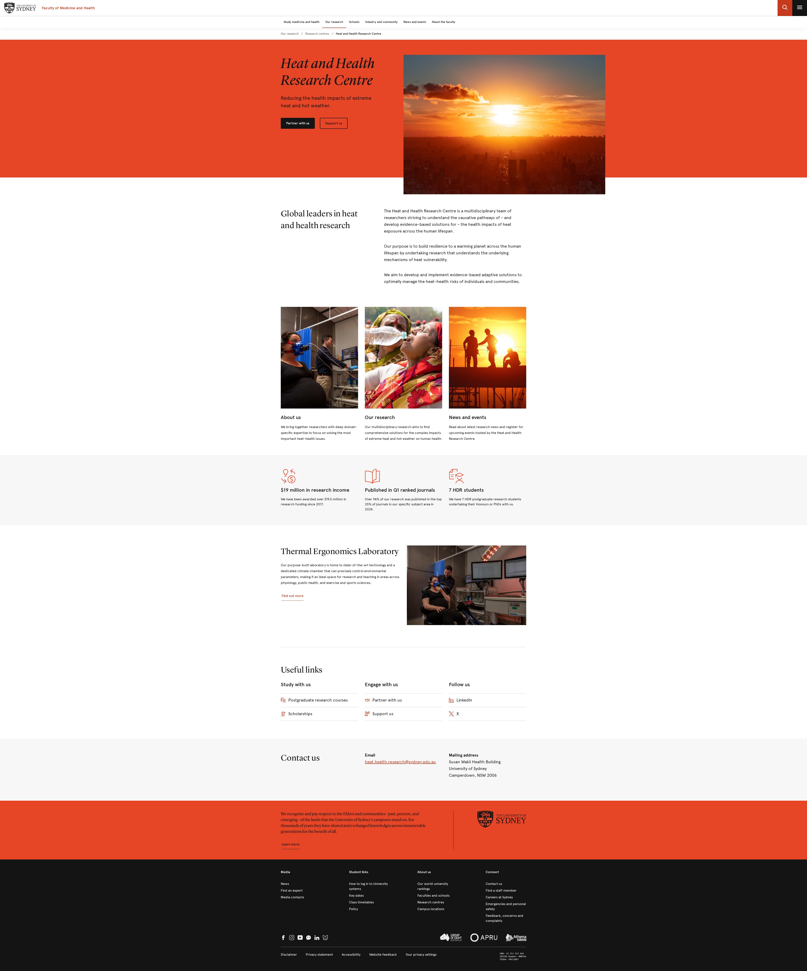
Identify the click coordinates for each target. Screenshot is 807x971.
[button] (785, 8)
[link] (290, 33)
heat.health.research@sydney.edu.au (400, 762)
